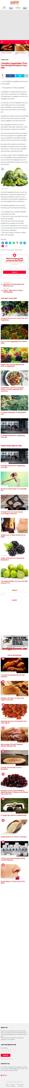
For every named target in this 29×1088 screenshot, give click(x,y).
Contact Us (20, 1086)
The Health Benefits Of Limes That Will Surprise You (14, 582)
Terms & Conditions (11, 1086)
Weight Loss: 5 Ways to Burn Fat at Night (13, 536)
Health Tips (5, 59)
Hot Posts (17, 7)
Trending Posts (24, 8)
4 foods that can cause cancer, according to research (12, 513)
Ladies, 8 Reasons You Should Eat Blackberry (12, 559)
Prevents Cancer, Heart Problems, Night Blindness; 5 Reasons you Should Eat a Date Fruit (14, 792)
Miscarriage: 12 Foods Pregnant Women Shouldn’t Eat (12, 745)
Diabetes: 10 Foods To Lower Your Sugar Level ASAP (21, 53)
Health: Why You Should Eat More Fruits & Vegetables (12, 365)
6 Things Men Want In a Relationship (13, 815)
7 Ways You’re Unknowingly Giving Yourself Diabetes (13, 859)
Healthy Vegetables (8, 250)
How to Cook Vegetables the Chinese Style (14, 342)
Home (7, 1084)
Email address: (4, 1048)
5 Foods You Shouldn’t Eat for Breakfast (11, 768)
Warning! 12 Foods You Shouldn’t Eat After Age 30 (13, 722)
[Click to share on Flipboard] (17, 242)
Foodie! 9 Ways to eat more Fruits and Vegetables (14, 319)
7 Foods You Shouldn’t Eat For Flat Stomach (6, 53)
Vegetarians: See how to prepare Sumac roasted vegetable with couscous (12, 389)
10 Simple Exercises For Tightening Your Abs (13, 436)
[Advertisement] (14, 25)
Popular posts (11, 8)
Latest (4, 7)
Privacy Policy (20, 1084)
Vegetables (19, 250)
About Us (12, 1084)
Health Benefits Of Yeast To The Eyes (14, 837)
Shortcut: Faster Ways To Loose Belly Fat (14, 489)
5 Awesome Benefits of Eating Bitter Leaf (13, 413)
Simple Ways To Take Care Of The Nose (13, 882)
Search (26, 42)
